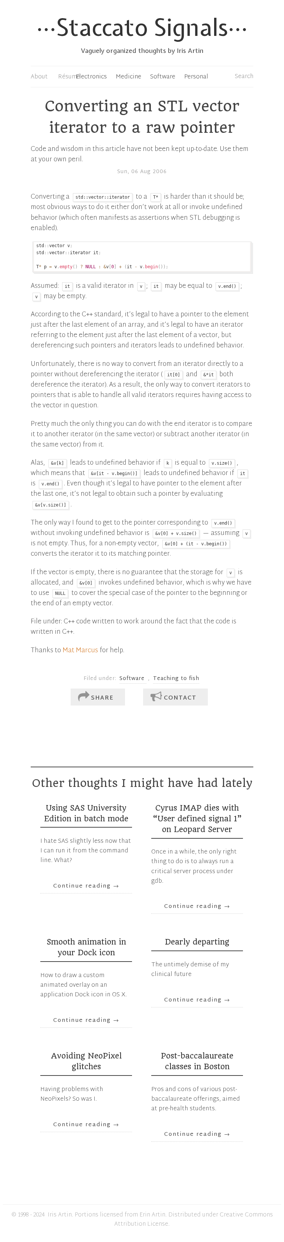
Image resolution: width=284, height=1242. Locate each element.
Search (244, 76)
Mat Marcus (80, 651)
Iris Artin (60, 1215)
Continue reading (86, 886)
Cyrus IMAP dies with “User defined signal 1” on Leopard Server (197, 819)
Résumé (69, 77)
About (39, 77)
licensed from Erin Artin (132, 1215)
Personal (196, 77)
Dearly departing (197, 942)
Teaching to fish (176, 678)
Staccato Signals (142, 27)
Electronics (91, 77)
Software (162, 77)
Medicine (128, 77)
